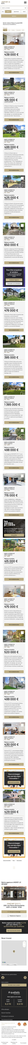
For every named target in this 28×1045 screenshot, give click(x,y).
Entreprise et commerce (7, 1016)
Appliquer (14, 16)
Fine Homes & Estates (7, 1019)
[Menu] (25, 2)
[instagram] (25, 977)
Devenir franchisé (5, 1012)
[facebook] (2, 977)
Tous (3, 11)
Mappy (15, 964)
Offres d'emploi (5, 1009)
